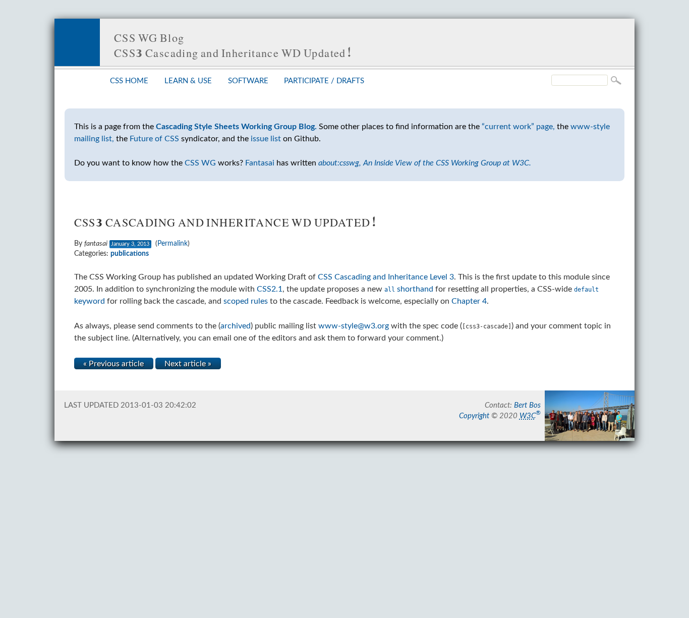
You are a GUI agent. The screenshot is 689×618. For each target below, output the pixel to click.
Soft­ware (248, 81)
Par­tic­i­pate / (324, 81)
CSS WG (200, 163)
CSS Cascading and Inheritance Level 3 (386, 277)
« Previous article (113, 364)
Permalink (172, 243)
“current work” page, (518, 127)
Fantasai (259, 163)
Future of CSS (154, 139)
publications (129, 253)
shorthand (408, 289)
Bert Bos (527, 405)
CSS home (129, 81)
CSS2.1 (269, 289)
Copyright (474, 416)
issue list (266, 139)
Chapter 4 (469, 301)
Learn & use (188, 81)
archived (235, 326)
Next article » (187, 364)
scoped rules (245, 301)
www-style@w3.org (353, 326)
